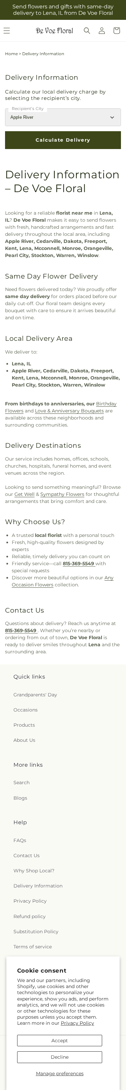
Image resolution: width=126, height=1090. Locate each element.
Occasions (25, 710)
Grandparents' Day (35, 695)
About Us (24, 740)
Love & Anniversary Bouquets (69, 411)
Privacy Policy (77, 1023)
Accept (59, 1041)
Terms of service (32, 947)
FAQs (19, 840)
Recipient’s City (28, 108)
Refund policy (29, 916)
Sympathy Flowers (62, 494)
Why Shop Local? (33, 871)
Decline (60, 1057)
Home (11, 53)
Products (24, 725)
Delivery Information (37, 886)
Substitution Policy (35, 932)
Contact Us (26, 855)
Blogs (20, 798)
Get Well (24, 494)
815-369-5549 (79, 563)
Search (21, 782)
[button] (87, 30)
